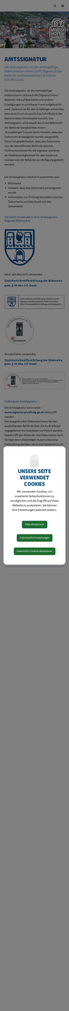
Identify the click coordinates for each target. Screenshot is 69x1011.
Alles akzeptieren (34, 524)
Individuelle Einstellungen (34, 537)
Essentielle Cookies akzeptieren (34, 551)
